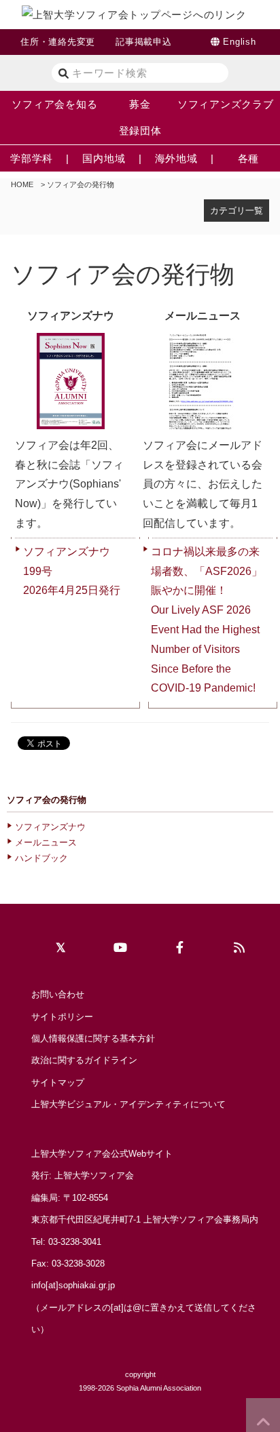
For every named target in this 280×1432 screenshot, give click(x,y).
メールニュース (46, 842)
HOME (22, 184)
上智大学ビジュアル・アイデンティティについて (128, 1104)
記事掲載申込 (144, 42)
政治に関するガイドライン (84, 1060)
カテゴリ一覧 (236, 210)
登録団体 (140, 130)
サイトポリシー (62, 1017)
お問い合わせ (57, 994)
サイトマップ (57, 1082)
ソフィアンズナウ (50, 827)
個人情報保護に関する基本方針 (93, 1038)
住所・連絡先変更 (57, 42)
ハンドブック (41, 858)
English (239, 42)
